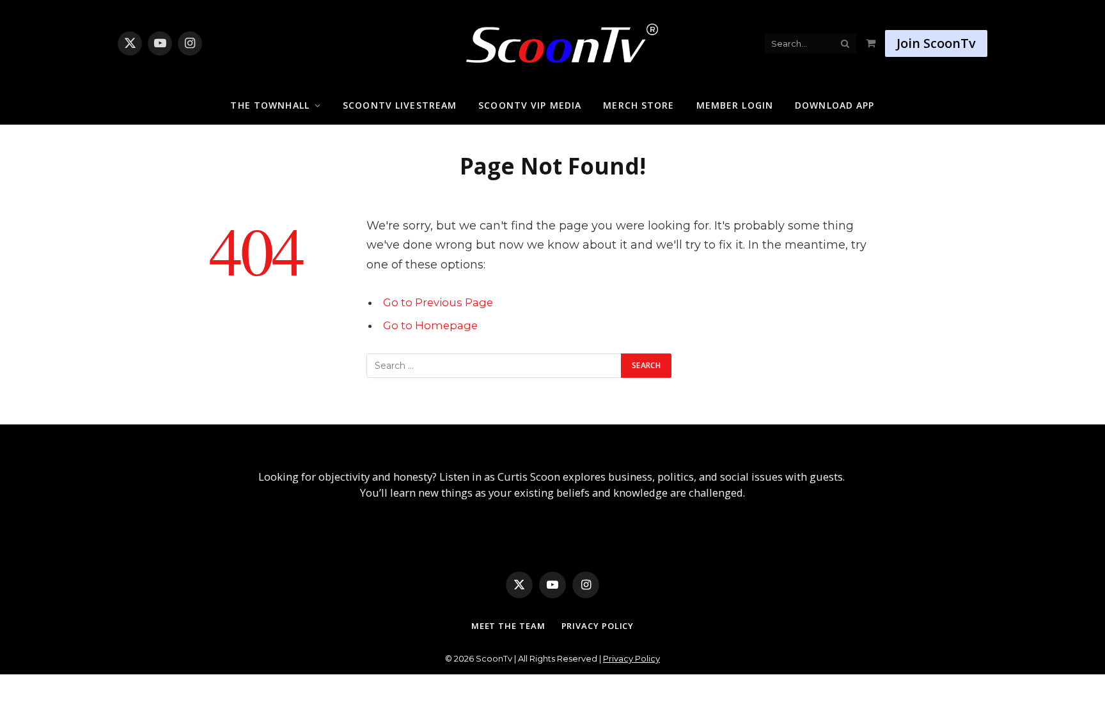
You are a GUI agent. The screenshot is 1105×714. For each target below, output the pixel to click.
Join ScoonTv (936, 43)
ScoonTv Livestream (400, 105)
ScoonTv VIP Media (529, 105)
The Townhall (269, 105)
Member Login (734, 105)
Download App (834, 105)
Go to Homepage (430, 325)
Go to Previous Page (438, 302)
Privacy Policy (597, 626)
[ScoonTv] (552, 40)
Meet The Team (508, 626)
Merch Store (638, 105)
